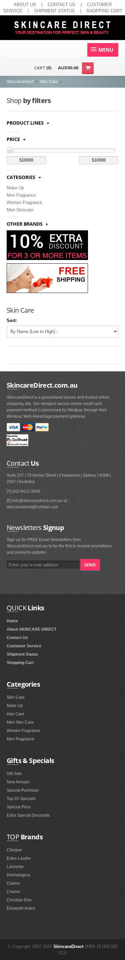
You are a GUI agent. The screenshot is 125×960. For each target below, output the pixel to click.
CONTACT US (61, 4)
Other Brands (25, 224)
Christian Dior (19, 900)
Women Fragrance (24, 202)
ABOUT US (25, 4)
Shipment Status (22, 654)
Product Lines (26, 123)
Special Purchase (23, 790)
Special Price (19, 807)
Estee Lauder (19, 858)
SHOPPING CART (104, 10)
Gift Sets (14, 773)
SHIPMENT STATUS (54, 10)
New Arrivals (18, 782)
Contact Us (17, 637)
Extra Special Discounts (28, 815)
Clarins (13, 883)
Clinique (14, 850)
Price (14, 139)
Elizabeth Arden (21, 908)
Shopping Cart (20, 662)
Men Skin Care (20, 722)
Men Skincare (20, 209)
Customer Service (24, 646)
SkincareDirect (20, 81)
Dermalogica (18, 875)
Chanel (13, 891)
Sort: (12, 320)
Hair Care (15, 714)
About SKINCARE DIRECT (31, 629)
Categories (22, 177)
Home (12, 621)
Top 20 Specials (21, 798)
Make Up (15, 187)
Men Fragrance (21, 195)
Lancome (15, 866)
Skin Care (49, 81)
